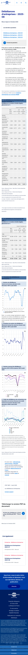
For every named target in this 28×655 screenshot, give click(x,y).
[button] (26, 2)
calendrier (15, 463)
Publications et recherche (14, 615)
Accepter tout (14, 646)
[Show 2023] (18, 396)
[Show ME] (12, 431)
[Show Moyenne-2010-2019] (10, 313)
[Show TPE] (12, 429)
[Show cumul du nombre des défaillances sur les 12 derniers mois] (16, 312)
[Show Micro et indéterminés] (16, 428)
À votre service (14, 608)
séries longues (8, 463)
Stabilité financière (14, 612)
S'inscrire (14, 586)
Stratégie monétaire (14, 610)
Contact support (9, 491)
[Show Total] (13, 433)
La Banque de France (14, 605)
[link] (14, 33)
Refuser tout (14, 650)
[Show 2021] (18, 395)
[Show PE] (12, 430)
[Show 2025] (18, 397)
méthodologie (16, 462)
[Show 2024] (9, 397)
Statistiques (14, 617)
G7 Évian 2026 (14, 603)
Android (7, 475)
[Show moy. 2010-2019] (11, 395)
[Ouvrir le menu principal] (2, 2)
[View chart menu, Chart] (25, 288)
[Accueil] (14, 595)
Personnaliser (14, 653)
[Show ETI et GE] (13, 432)
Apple (16, 473)
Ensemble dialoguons (14, 601)
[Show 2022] (9, 396)
